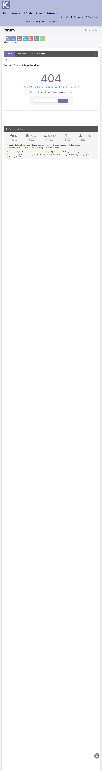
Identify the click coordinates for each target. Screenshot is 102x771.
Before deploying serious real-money (35, 145)
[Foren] (6, 60)
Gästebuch (52, 13)
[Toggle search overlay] (62, 17)
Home (6, 13)
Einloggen (78, 17)
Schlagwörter (53, 148)
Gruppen (53, 21)
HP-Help (28, 13)
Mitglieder (41, 21)
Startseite (89, 30)
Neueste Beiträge (16, 148)
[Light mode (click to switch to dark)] (67, 17)
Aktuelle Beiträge (38, 54)
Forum (29, 21)
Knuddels (15, 13)
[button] (62, 17)
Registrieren (93, 17)
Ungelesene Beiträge (35, 148)
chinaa (77, 145)
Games (39, 13)
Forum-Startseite (52, 92)
